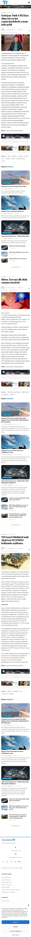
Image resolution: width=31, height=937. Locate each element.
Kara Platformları (6, 880)
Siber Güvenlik (5, 901)
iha (3, 158)
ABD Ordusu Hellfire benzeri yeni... (19, 252)
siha (3, 161)
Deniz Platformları (6, 882)
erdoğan (14, 156)
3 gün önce (16, 213)
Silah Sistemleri (6, 887)
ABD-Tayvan (25, 392)
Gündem (20, 156)
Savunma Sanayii (11, 12)
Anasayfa (3, 12)
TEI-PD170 (5, 693)
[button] (28, 905)
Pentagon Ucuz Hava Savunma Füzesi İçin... (14, 186)
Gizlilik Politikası (15, 935)
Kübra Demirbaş (8, 188)
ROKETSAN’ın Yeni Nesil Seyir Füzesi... (12, 211)
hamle (26, 156)
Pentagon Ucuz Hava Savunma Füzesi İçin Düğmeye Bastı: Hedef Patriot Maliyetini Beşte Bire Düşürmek (15, 420)
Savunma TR (11, 29)
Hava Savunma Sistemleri (8, 892)
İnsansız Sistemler (6, 885)
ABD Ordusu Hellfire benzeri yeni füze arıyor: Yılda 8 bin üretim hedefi (18, 507)
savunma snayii (21, 158)
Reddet (15, 926)
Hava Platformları (6, 877)
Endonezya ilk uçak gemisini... (17, 246)
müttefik (8, 158)
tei (21, 691)
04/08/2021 (20, 548)
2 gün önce (16, 188)
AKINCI (9, 691)
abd (9, 156)
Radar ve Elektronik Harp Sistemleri (11, 890)
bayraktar (15, 691)
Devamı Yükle (15, 267)
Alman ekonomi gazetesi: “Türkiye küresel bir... (15, 236)
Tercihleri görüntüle (15, 931)
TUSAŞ (11, 693)
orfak (13, 158)
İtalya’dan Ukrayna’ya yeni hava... (18, 258)
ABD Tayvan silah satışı (14, 392)
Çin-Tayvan (5, 394)
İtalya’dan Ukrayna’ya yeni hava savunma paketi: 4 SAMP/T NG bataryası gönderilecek (17, 515)
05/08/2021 (20, 29)
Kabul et (15, 922)
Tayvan (12, 394)
